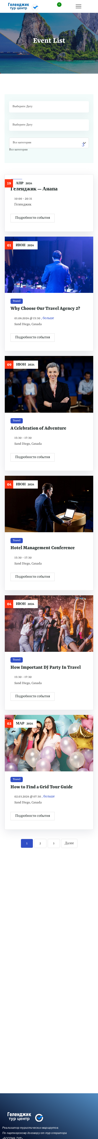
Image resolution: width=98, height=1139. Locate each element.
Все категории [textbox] (18, 149)
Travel (17, 301)
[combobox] (18, 149)
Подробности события (32, 218)
